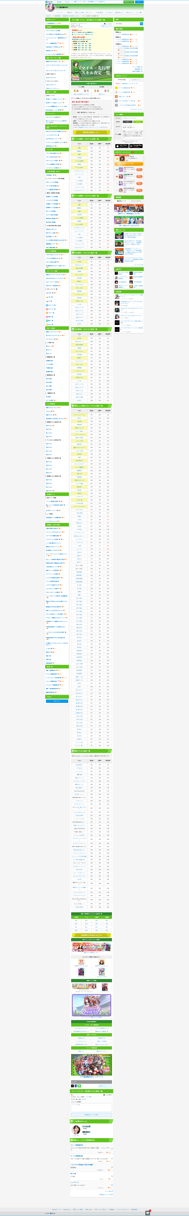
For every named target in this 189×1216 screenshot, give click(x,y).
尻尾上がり (79, 523)
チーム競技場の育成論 (52, 189)
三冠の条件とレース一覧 (52, 566)
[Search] (141, 23)
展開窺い (79, 151)
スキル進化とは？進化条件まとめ (55, 34)
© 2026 (47, 1213)
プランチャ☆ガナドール (79, 853)
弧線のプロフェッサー (79, 447)
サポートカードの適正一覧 (53, 160)
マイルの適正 (49, 364)
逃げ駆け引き (79, 703)
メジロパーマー (81, 976)
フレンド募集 (138, 12)
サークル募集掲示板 (51, 674)
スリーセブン (79, 539)
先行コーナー (78, 307)
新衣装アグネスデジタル (81, 966)
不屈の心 (79, 493)
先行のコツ (79, 314)
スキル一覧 (49, 411)
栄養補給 (79, 291)
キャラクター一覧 (51, 339)
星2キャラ (48, 350)
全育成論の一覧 (50, 175)
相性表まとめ (101, 1038)
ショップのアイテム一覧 (52, 135)
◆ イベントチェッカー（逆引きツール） (83, 34)
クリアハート (79, 801)
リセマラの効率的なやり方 (102, 1028)
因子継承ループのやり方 (52, 550)
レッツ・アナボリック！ (79, 873)
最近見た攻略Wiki (136, 201)
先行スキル (49, 429)
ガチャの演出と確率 (51, 262)
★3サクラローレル (51, 77)
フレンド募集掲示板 (51, 43)
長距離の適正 (49, 371)
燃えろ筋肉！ (79, 787)
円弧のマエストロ (79, 480)
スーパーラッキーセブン (79, 506)
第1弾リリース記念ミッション (54, 99)
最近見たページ (121, 201)
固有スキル (102, 94)
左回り (79, 559)
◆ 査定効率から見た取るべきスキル (81, 39)
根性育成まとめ (50, 146)
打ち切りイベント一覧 (52, 510)
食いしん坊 (79, 288)
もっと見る (108, 1191)
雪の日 (79, 644)
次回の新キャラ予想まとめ (53, 47)
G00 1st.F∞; (79, 869)
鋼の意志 (79, 487)
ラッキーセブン (79, 509)
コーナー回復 (79, 483)
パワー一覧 (51, 313)
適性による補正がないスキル (81, 94)
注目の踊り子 (79, 460)
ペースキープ (79, 496)
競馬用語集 (49, 663)
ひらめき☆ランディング (79, 866)
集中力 (79, 418)
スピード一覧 (51, 305)
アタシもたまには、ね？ (79, 812)
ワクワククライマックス (79, 895)
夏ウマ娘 (78, 604)
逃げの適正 (49, 378)
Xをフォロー (57, 701)
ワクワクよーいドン (79, 804)
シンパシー (79, 549)
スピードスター (79, 274)
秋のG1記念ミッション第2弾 (53, 110)
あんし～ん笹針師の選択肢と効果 (55, 559)
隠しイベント (89, 12)
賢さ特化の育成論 (51, 222)
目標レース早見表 (102, 1041)
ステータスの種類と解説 (52, 535)
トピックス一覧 (138, 265)
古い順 (84, 1099)
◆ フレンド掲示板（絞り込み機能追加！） (83, 32)
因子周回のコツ (50, 236)
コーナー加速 (78, 431)
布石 (79, 177)
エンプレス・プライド (79, 781)
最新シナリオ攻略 (79, 12)
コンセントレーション (79, 415)
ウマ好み (79, 529)
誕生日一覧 (49, 652)
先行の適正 (49, 382)
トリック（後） (79, 745)
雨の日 (79, 637)
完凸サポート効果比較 (52, 285)
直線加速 (79, 424)
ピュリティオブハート (79, 892)
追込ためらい (79, 699)
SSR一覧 (50, 293)
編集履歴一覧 (139, 69)
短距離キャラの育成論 (52, 196)
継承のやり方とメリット (52, 546)
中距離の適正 (49, 368)
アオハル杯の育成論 (51, 186)
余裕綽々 (79, 281)
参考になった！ (106, 26)
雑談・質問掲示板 (51, 670)
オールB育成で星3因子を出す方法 (55, 240)
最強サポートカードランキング (54, 274)
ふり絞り (79, 519)
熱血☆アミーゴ (79, 778)
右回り (79, 552)
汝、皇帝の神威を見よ (79, 859)
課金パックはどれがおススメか (54, 610)
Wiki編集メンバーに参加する (96, 1)
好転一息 (79, 473)
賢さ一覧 (50, 320)
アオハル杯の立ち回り (52, 157)
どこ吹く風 (79, 500)
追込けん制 (79, 726)
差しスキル (49, 433)
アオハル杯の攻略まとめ (52, 153)
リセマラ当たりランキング (81, 1028)
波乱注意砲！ (79, 765)
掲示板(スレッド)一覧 (105, 1194)
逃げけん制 (79, 716)
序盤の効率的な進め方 (52, 528)
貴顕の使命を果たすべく (79, 850)
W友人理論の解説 (50, 247)
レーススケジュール (81, 1041)
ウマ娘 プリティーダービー (130, 118)
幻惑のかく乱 (79, 301)
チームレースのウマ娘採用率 (53, 54)
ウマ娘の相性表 (99, 12)
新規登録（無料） (129, 2)
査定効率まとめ (119, 12)
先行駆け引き (79, 706)
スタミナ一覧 (51, 309)
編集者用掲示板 (50, 692)
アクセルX (79, 768)
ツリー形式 (88, 1097)
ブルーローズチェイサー (79, 876)
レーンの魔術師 (79, 467)
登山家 (79, 526)
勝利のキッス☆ (79, 784)
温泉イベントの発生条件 (52, 570)
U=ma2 (79, 879)
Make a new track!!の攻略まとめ (55, 131)
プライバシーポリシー (123, 1209)
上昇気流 (79, 157)
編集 (60, 2)
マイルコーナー (79, 187)
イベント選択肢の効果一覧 (53, 501)
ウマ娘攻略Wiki (62, 7)
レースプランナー (79, 294)
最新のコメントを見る (92, 1114)
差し (86, 43)
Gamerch (48, 2)
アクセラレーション (79, 171)
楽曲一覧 (48, 656)
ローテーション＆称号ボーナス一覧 (55, 142)
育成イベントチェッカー (101, 1044)
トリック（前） (79, 742)
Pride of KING (79, 907)
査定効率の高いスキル (81, 1044)
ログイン (139, 2)
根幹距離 (78, 572)
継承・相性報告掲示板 (52, 688)
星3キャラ (48, 346)
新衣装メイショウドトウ (101, 966)
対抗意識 (78, 670)
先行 (83, 43)
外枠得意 (78, 657)
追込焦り (79, 739)
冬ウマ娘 (78, 618)
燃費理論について (51, 244)
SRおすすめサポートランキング (54, 278)
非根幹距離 (79, 578)
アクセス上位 (121, 79)
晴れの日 (78, 624)
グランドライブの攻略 (52, 117)
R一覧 (50, 301)
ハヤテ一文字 (79, 441)
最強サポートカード (101, 1051)
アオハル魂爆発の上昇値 (52, 164)
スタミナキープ (79, 284)
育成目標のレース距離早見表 (53, 517)
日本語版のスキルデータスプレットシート (89, 127)
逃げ (79, 43)
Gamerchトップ (56, 1209)
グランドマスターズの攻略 (53, 30)
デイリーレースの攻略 (52, 574)
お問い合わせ (88, 1209)
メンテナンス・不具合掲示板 (53, 677)
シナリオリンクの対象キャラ (53, 168)
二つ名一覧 (49, 648)
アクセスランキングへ (136, 109)
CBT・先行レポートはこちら (128, 225)
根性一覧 (50, 316)
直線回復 (79, 477)
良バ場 (79, 585)
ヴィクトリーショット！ (79, 843)
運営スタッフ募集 (77, 1209)
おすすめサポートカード (52, 138)
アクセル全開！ (79, 167)
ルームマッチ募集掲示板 (52, 685)
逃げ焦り (79, 729)
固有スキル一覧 (50, 415)
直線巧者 (79, 444)
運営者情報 (134, 1209)
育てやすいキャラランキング (53, 335)
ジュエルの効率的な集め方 (53, 577)
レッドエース (79, 771)
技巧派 (79, 261)
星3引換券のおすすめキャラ (81, 1031)
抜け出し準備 (79, 320)
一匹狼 (79, 546)
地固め (79, 516)
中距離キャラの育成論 (52, 204)
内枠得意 (78, 650)
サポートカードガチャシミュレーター (56, 70)
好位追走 (79, 297)
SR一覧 (50, 297)
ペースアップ (79, 542)
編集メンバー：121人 (80, 1)
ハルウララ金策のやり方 (52, 585)
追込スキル (49, 436)
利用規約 (111, 1209)
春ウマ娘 (78, 598)
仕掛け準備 (79, 513)
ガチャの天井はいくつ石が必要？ (55, 614)
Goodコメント (136, 79)
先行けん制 (79, 719)
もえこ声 (78, 25)
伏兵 (79, 683)
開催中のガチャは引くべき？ (53, 61)
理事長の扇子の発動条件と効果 (54, 563)
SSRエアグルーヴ (51, 84)
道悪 (79, 591)
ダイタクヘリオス (102, 976)
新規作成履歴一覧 (137, 71)
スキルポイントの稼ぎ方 (52, 588)
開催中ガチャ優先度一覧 (101, 1031)
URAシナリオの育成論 (52, 182)
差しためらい (79, 696)
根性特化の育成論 (51, 218)
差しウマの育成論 (51, 211)
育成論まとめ (81, 1038)
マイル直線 (79, 180)
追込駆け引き (79, 713)
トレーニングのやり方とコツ (53, 532)
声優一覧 (48, 659)
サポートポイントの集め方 (53, 592)
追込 (90, 43)
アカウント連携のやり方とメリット (55, 617)
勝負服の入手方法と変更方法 (53, 607)
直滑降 (79, 271)
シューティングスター (79, 819)
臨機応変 (79, 470)
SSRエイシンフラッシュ (52, 88)
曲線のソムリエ (79, 428)
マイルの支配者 (79, 161)
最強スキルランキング (52, 407)
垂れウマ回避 (79, 437)
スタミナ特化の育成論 (52, 215)
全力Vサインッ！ (79, 794)
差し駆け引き (79, 709)
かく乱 (79, 304)
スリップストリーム (79, 532)
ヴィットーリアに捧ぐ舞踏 (79, 856)
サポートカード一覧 (51, 282)
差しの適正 (49, 386)
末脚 (79, 457)
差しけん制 (79, 722)
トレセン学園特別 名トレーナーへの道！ (57, 106)
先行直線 (79, 278)
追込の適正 (49, 389)
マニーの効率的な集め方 (52, 581)
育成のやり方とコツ (51, 229)
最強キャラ (81, 1051)
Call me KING (79, 815)
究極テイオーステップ (79, 825)
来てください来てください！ (79, 808)
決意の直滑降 (79, 268)
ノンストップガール (79, 434)
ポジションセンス (79, 464)
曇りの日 (78, 631)
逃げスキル (49, 425)
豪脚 (79, 154)
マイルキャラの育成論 (52, 200)
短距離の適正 (49, 360)
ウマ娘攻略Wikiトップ (52, 23)
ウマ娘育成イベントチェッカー (126, 83)
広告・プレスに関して (101, 1209)
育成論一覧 (69, 12)
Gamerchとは (66, 1209)
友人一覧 (50, 324)
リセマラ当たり (109, 12)
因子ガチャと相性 (51, 233)
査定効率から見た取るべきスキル (91, 935)
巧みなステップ (79, 265)
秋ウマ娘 (78, 611)
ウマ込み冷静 (79, 503)
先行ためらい (79, 693)
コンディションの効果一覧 (53, 539)
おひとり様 (79, 663)
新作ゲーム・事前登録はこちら (128, 213)
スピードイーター (79, 174)
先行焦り (79, 732)
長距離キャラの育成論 (52, 207)
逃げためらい (79, 690)
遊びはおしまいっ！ (79, 536)
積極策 (79, 164)
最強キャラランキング (52, 332)
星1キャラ (48, 353)
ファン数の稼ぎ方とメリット (53, 543)
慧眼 (79, 148)
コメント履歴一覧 (137, 67)
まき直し (79, 324)
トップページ (60, 12)
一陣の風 (79, 421)
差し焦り (79, 736)
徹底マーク (79, 677)
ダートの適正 (49, 400)
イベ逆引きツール (129, 12)
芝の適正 (48, 396)
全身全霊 (79, 454)
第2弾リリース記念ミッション (54, 102)
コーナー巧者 (79, 451)
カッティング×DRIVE (79, 835)
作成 (68, 2)
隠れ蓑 (79, 490)
